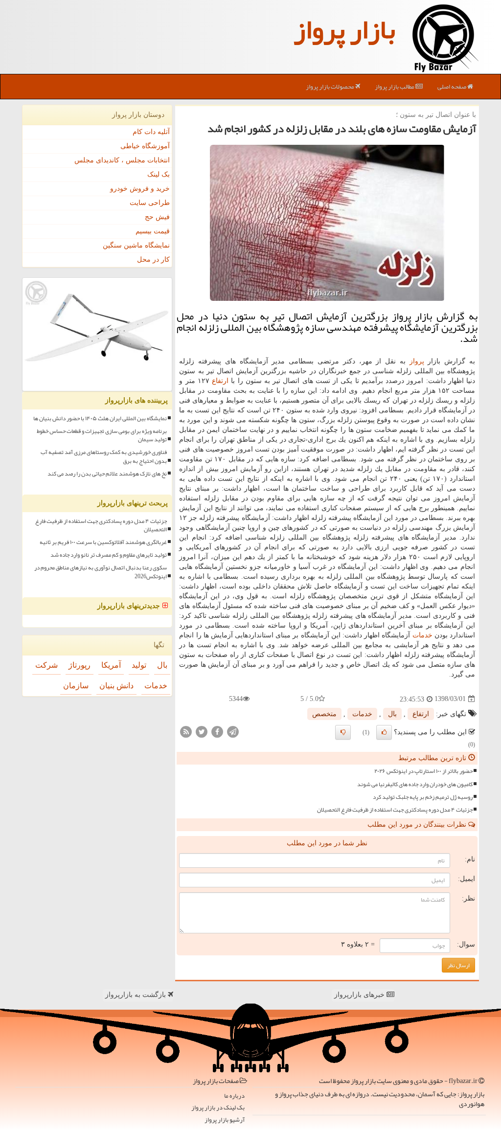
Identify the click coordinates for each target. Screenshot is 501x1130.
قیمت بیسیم (153, 231)
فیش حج (157, 217)
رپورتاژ (79, 665)
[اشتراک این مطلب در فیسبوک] (217, 731)
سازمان (76, 685)
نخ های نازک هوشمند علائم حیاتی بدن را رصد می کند (107, 473)
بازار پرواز (344, 29)
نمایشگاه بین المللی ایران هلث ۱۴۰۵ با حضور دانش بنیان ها (100, 418)
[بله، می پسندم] (384, 732)
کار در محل (153, 259)
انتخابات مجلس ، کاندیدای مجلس (122, 160)
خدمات (422, 635)
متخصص (324, 714)
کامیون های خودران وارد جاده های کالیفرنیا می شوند (415, 784)
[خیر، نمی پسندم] (343, 732)
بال (392, 714)
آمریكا (111, 665)
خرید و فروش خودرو (140, 188)
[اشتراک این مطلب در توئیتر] (201, 731)
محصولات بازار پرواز (330, 86)
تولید (139, 665)
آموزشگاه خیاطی (145, 146)
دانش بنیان (116, 685)
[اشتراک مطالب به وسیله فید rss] (186, 731)
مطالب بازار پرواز (395, 86)
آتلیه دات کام (151, 132)
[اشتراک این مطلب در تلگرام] (233, 731)
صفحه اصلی (452, 86)
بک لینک (158, 174)
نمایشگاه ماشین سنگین (136, 245)
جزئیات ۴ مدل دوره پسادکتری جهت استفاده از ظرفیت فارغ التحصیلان (395, 809)
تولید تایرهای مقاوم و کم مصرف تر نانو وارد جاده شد (108, 555)
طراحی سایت (150, 202)
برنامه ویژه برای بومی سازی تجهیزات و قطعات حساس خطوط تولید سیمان (102, 435)
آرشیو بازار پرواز (225, 1120)
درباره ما (234, 1096)
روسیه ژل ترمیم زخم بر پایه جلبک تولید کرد (423, 797)
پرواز (417, 361)
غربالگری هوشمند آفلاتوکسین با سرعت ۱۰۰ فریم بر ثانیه (103, 542)
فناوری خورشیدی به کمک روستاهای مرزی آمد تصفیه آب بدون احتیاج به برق (104, 456)
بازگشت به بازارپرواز (136, 994)
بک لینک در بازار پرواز (218, 1107)
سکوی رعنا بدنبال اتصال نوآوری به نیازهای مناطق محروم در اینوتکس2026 (100, 572)
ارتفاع (220, 380)
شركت (46, 665)
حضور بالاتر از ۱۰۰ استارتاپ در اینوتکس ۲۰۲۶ (423, 771)
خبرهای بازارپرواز (360, 994)
